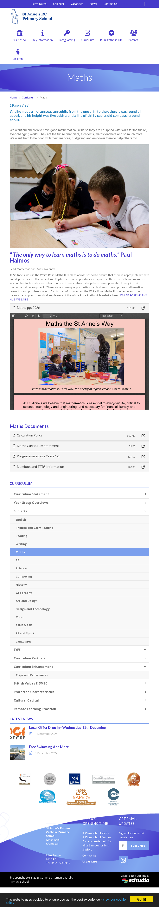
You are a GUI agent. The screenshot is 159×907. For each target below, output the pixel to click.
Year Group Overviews (31, 503)
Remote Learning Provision (35, 709)
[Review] (104, 779)
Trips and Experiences (32, 675)
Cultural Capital (26, 700)
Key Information (42, 40)
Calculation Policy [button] (29, 435)
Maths (20, 552)
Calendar (58, 4)
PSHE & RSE (24, 625)
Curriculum (87, 40)
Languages (23, 641)
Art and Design (26, 601)
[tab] (79, 308)
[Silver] (49, 779)
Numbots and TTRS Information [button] (40, 467)
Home (13, 97)
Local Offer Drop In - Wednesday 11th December (67, 727)
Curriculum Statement (31, 494)
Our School (20, 40)
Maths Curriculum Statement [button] (37, 446)
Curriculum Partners (29, 658)
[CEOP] (113, 796)
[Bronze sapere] (81, 796)
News (93, 4)
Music (20, 617)
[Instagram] (123, 860)
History (21, 584)
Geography (24, 593)
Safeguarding (67, 40)
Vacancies (77, 4)
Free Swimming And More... (50, 747)
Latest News (21, 719)
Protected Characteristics (34, 692)
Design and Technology (33, 609)
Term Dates (39, 4)
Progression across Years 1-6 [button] (38, 456)
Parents (133, 40)
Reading (21, 536)
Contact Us (111, 4)
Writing (21, 544)
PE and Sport (25, 633)
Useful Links (90, 861)
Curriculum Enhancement (33, 667)
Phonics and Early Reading (34, 528)
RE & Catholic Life (111, 40)
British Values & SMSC (31, 683)
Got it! (141, 899)
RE (17, 560)
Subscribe (138, 845)
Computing (24, 576)
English (21, 519)
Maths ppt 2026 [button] (28, 307)
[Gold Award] (25, 779)
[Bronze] (133, 779)
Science (21, 568)
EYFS (17, 650)
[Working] (47, 796)
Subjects (20, 511)
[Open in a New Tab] (143, 308)
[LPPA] (74, 779)
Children (18, 59)
